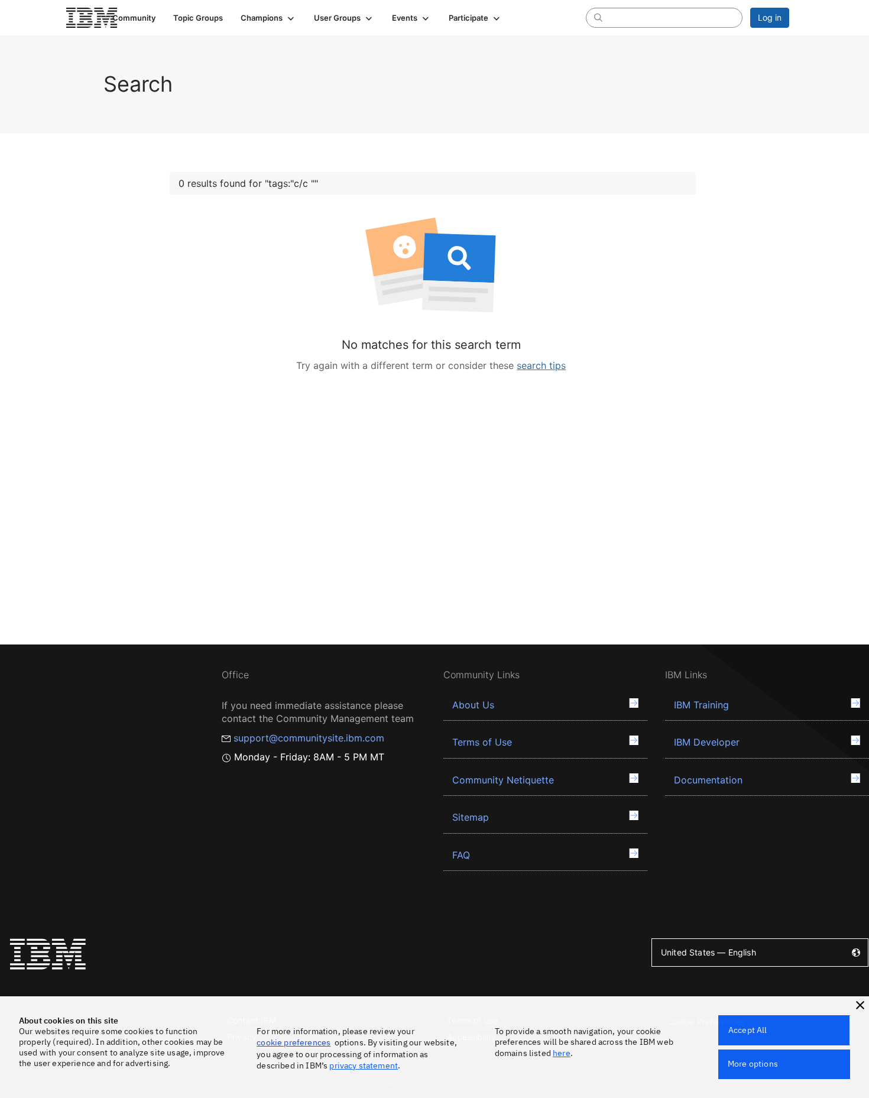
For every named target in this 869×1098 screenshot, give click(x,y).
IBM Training (701, 705)
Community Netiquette (503, 780)
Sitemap (470, 817)
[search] (598, 17)
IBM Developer (707, 742)
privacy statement (363, 1065)
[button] (268, 18)
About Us (473, 705)
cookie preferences (293, 1042)
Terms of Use (482, 742)
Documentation (708, 780)
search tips (541, 365)
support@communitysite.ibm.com (309, 738)
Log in (770, 17)
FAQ (461, 855)
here (561, 1053)
